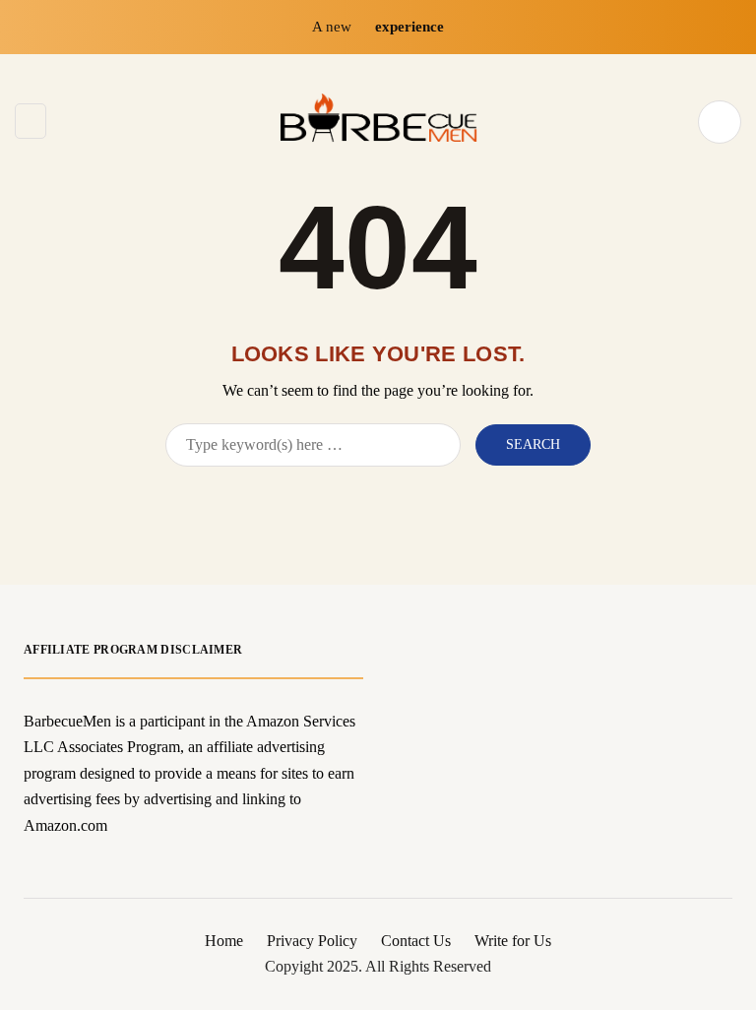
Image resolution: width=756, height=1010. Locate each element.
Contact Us (416, 940)
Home (224, 940)
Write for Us (512, 940)
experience (409, 26)
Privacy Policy (312, 940)
